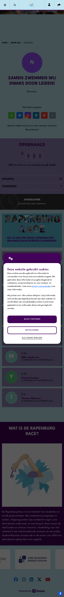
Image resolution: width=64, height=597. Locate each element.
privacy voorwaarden (41, 286)
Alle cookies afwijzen (32, 338)
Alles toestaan (32, 319)
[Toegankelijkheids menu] (60, 593)
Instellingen (32, 330)
